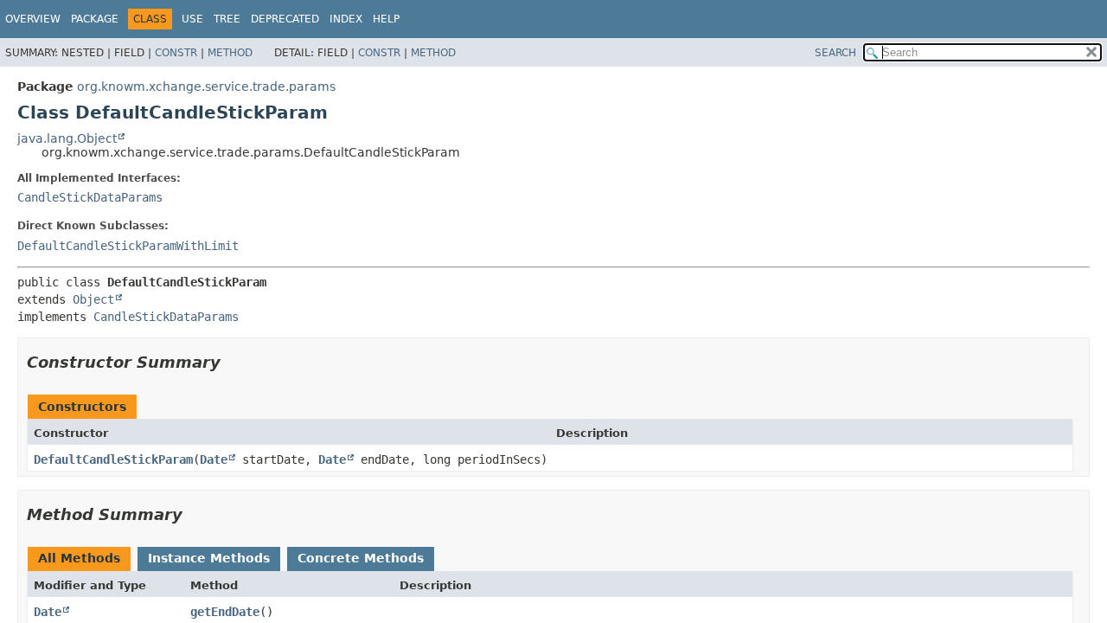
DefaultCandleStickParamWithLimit (128, 246)
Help (386, 19)
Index (346, 19)
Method (230, 53)
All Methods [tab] (79, 558)
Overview (33, 19)
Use (192, 19)
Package (94, 19)
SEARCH (835, 53)
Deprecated (285, 19)
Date (213, 459)
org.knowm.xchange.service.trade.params (206, 86)
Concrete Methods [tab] (361, 558)
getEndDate (224, 612)
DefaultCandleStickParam (113, 459)
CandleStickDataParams (90, 197)
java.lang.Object (67, 138)
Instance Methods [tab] (209, 558)
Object (93, 299)
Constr (176, 53)
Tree (227, 19)
